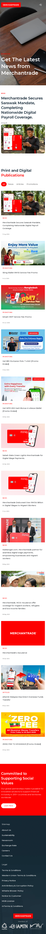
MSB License (8, 901)
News (10, 184)
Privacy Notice (9, 880)
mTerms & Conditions (12, 906)
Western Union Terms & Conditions (19, 875)
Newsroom (7, 840)
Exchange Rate (9, 845)
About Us (6, 830)
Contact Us (7, 856)
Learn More (8, 806)
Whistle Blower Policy (12, 891)
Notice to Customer (11, 896)
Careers (6, 850)
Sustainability (8, 835)
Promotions (32, 184)
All (4, 184)
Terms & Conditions (11, 870)
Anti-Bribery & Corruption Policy (17, 886)
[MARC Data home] (11, 5)
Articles (20, 184)
